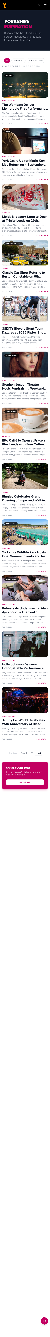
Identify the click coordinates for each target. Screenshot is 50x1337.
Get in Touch (25, 782)
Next (39, 753)
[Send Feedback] (44, 1321)
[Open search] (39, 5)
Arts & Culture (36, 60)
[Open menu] (45, 5)
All (7, 60)
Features (18, 60)
